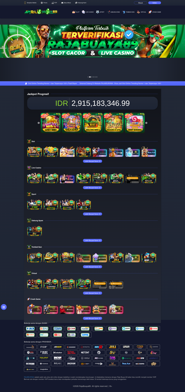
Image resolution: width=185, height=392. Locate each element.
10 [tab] (105, 165)
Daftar (155, 3)
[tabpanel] (51, 153)
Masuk (140, 3)
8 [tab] (99, 165)
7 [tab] (96, 165)
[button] (14, 68)
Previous (39, 153)
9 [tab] (102, 165)
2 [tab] (80, 165)
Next (146, 153)
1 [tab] (76, 165)
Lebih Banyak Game (92, 191)
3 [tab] (83, 165)
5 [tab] (89, 165)
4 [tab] (86, 165)
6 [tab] (92, 165)
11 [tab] (108, 165)
